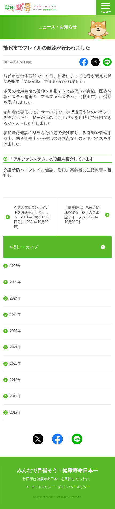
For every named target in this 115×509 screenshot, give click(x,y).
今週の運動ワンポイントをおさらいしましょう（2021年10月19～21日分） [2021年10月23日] (32, 217)
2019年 (15, 380)
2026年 (15, 266)
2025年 (15, 282)
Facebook (83, 62)
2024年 (15, 298)
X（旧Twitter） (95, 62)
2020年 (15, 364)
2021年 (15, 347)
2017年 (15, 412)
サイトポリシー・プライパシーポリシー (61, 487)
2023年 (15, 315)
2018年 (15, 396)
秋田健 (31, 8)
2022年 (15, 331)
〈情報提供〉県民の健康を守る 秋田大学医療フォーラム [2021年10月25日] (81, 214)
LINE (107, 62)
